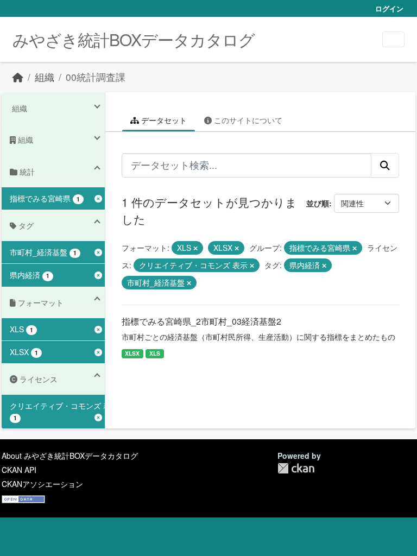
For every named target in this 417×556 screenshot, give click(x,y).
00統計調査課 (95, 77)
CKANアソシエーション (42, 483)
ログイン (389, 8)
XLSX (132, 353)
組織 (44, 77)
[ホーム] (17, 77)
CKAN (295, 468)
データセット (163, 120)
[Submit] (385, 165)
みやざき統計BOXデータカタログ (133, 39)
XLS (154, 353)
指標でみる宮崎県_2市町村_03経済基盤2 (201, 321)
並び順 (317, 203)
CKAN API (19, 469)
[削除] (195, 248)
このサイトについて (247, 120)
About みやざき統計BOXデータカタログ (70, 455)
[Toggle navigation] (393, 39)
